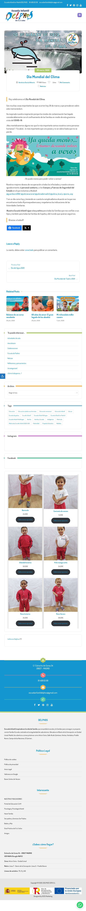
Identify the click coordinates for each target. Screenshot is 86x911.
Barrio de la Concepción (66, 732)
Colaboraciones (13, 348)
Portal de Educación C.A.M (12, 804)
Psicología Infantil (18, 809)
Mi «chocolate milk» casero (65, 315)
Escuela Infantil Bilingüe (40, 415)
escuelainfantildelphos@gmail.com (50, 2)
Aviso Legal (8, 769)
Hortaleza (70, 735)
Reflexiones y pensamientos (17, 363)
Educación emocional (45, 411)
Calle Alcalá (51, 735)
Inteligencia (50, 419)
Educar (70, 411)
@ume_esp (68, 193)
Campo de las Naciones (16, 738)
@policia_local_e (56, 193)
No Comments (65, 82)
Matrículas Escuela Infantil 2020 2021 (19, 423)
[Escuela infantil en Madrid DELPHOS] (19, 15)
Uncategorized (12, 368)
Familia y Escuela (39, 419)
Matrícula (59, 419)
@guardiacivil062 (13, 193)
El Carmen (28, 738)
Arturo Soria (43, 735)
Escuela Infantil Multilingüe (16, 419)
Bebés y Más (8, 823)
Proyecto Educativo (47, 423)
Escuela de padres (14, 415)
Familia (29, 419)
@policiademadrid (42, 193)
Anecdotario (12, 343)
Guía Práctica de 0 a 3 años (13, 828)
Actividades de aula (14, 338)
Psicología (7, 809)
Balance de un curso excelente (15, 315)
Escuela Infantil (26, 415)
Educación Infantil (60, 411)
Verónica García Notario (26, 82)
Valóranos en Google (11, 774)
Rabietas (58, 423)
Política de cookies (10, 759)
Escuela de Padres (14, 353)
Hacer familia (8, 814)
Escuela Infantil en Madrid (58, 415)
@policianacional (28, 193)
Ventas (64, 735)
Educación (12, 411)
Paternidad (36, 423)
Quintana (58, 735)
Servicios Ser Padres (19, 819)
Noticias (43, 86)
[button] (2, 376)
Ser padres (7, 819)
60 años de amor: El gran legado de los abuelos (42, 315)
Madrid (11, 735)
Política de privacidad (11, 764)
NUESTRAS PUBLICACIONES (13, 799)
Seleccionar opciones (25, 520)
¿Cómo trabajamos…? (15, 373)
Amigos (6, 833)
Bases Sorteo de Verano (12, 779)
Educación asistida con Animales (27, 411)
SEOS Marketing (47, 896)
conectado (29, 250)
